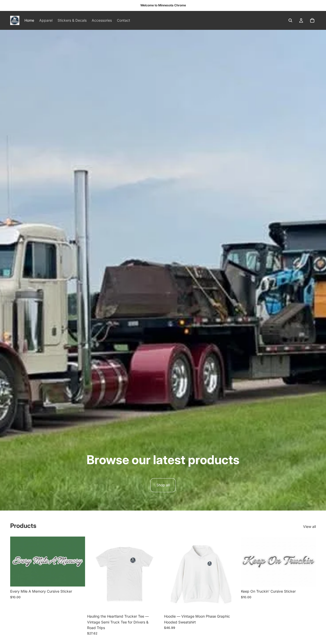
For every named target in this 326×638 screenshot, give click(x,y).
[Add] (77, 578)
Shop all (163, 485)
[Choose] (154, 603)
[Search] (290, 20)
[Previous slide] (94, 574)
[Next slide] (154, 574)
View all (309, 526)
